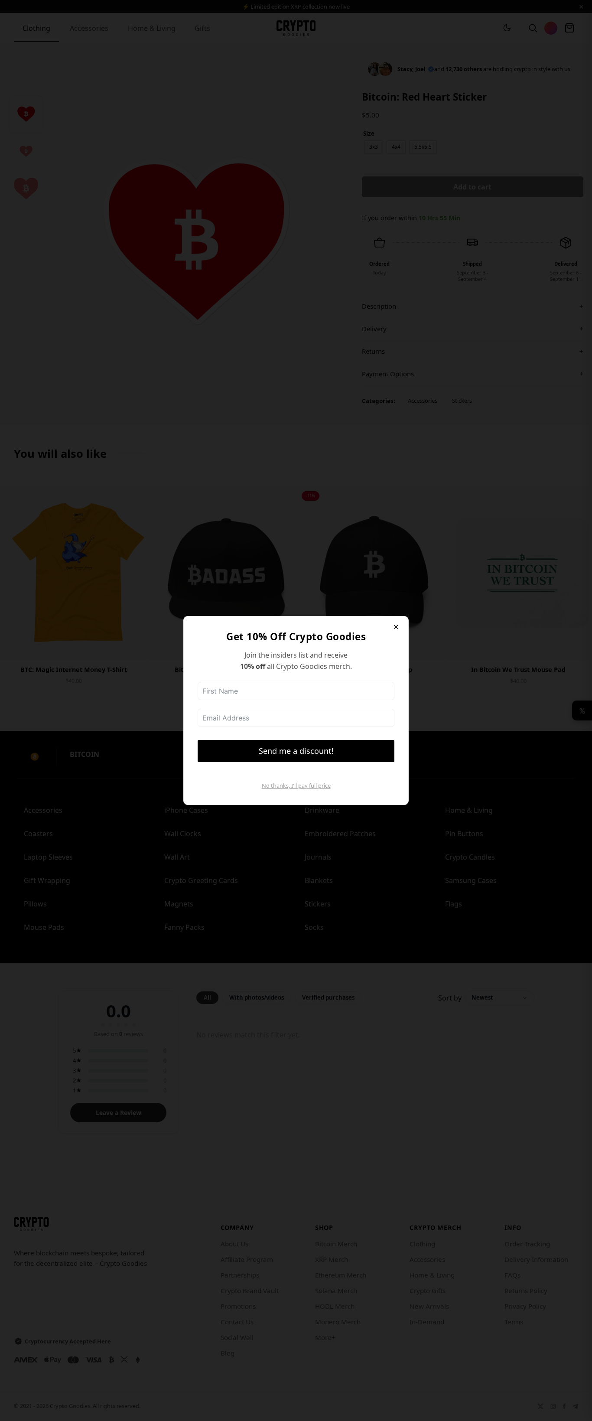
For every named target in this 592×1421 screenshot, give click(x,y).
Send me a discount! (296, 751)
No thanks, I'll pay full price (296, 785)
